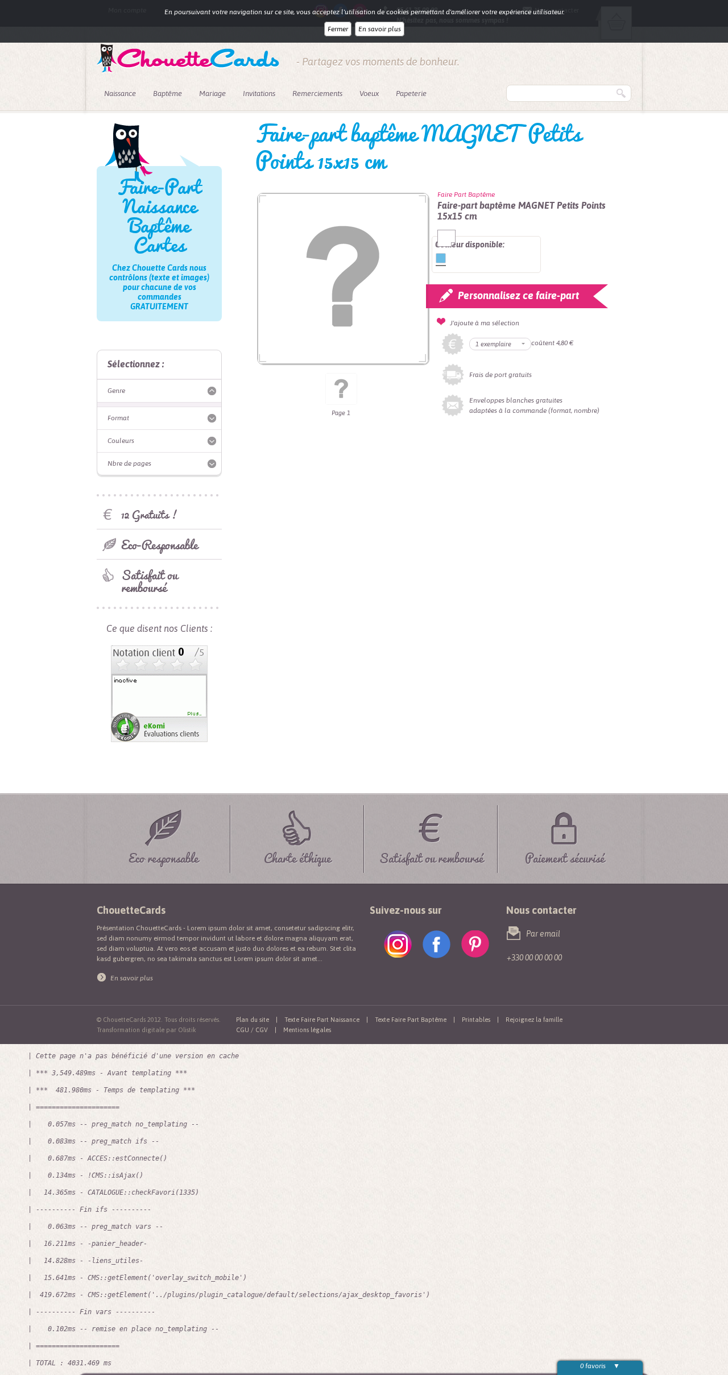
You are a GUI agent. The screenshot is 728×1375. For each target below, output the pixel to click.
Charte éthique (297, 856)
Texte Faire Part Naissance (321, 1019)
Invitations (259, 93)
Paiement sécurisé (565, 856)
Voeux (369, 93)
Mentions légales (307, 1029)
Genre (116, 391)
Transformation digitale (130, 1029)
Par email (543, 933)
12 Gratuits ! (149, 514)
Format (118, 418)
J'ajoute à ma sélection (484, 323)
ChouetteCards (188, 58)
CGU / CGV (252, 1029)
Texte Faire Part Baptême (410, 1019)
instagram (398, 944)
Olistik (187, 1029)
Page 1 (341, 412)
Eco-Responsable (159, 544)
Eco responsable (163, 856)
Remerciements (317, 93)
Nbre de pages (129, 463)
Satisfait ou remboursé (149, 581)
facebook (436, 944)
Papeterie (411, 93)
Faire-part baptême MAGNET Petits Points (441, 258)
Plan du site (252, 1019)
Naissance (120, 93)
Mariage (212, 93)
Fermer (338, 29)
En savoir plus (379, 29)
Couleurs (120, 441)
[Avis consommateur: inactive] (159, 651)
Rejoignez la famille (534, 1019)
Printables (476, 1019)
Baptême (167, 93)
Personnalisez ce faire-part (518, 295)
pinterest (475, 944)
